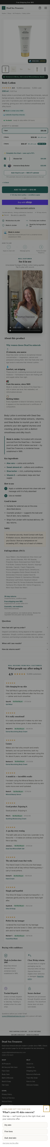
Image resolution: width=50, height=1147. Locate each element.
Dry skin (8, 1125)
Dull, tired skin (10, 1138)
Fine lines (9, 1131)
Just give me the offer (10, 1143)
